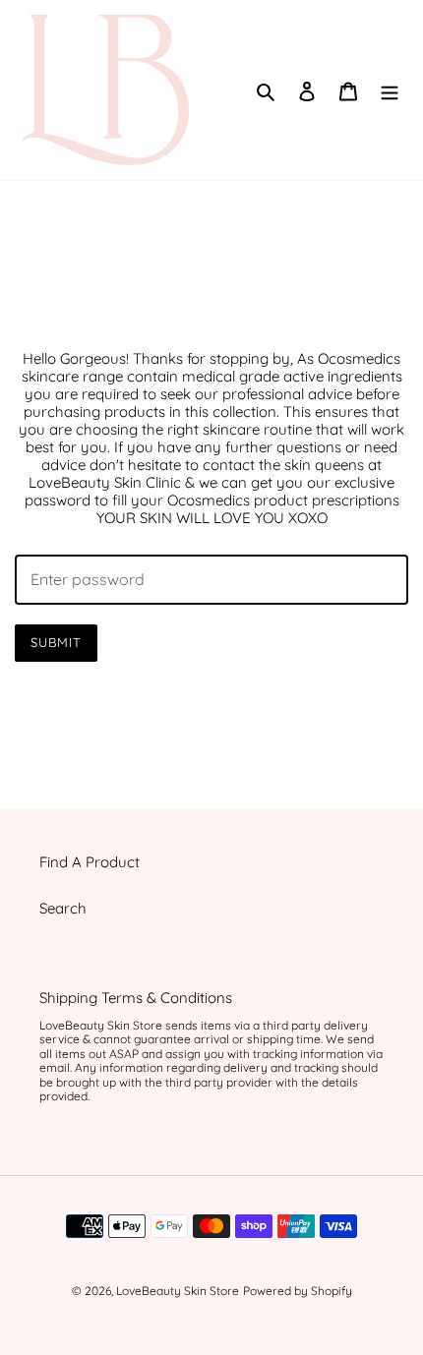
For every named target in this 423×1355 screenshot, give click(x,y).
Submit (56, 642)
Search (63, 908)
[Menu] (389, 90)
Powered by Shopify (297, 1290)
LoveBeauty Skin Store (177, 1290)
